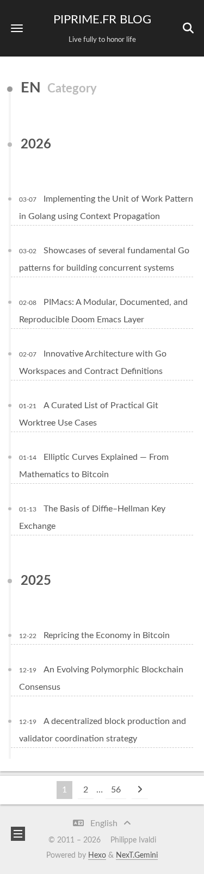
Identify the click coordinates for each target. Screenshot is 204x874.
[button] (16, 28)
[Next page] (140, 790)
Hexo (97, 855)
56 (116, 789)
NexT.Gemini (137, 855)
